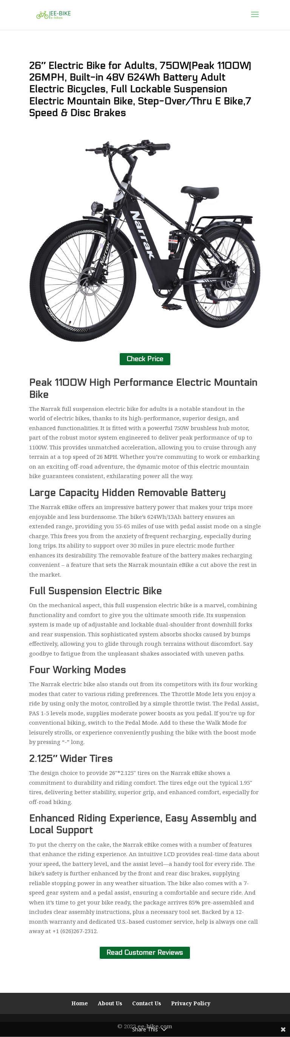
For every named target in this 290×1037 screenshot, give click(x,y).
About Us (110, 1003)
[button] (255, 19)
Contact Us (146, 1003)
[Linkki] (53, 14)
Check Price (145, 359)
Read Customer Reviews (144, 953)
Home (79, 1003)
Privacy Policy (190, 1003)
